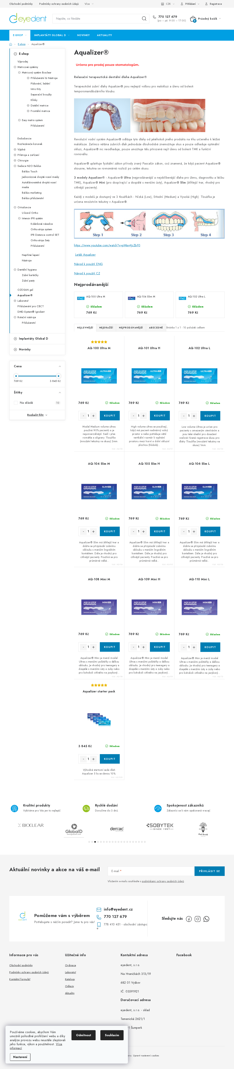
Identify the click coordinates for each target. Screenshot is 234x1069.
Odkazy (69, 986)
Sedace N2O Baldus (29, 166)
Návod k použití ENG (88, 264)
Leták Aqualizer (85, 255)
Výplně (21, 149)
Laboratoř (23, 301)
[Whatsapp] (206, 919)
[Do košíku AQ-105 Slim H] (160, 531)
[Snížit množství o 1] (83, 416)
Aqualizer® (25, 295)
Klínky (34, 100)
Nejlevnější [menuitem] (85, 327)
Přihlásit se (209, 871)
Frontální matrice (40, 111)
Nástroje (26, 260)
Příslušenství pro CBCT (31, 306)
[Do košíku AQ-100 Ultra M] (110, 415)
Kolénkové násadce (42, 224)
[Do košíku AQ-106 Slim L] (210, 531)
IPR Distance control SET (45, 235)
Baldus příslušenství (33, 198)
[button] (89, 842)
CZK (168, 4)
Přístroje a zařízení (28, 155)
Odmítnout (83, 1035)
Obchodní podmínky (21, 4)
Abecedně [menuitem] (156, 327)
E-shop (24, 54)
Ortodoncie (24, 207)
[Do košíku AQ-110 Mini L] (210, 647)
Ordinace (70, 965)
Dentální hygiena (27, 269)
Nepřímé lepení (30, 255)
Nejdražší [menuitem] (106, 327)
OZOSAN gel (25, 290)
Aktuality (70, 993)
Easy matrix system (32, 120)
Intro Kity (36, 89)
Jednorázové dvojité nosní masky (40, 177)
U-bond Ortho (30, 213)
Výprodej (23, 61)
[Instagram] (198, 919)
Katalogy (70, 979)
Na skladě (39, 403)
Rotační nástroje (27, 317)
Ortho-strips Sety (40, 240)
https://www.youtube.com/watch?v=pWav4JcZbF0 (107, 245)
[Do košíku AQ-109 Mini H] (160, 647)
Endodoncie (24, 138)
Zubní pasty (28, 280)
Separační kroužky (41, 94)
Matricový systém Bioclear (37, 72)
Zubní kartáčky (30, 275)
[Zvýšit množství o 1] (93, 416)
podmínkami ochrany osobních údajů (163, 881)
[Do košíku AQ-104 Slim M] (110, 531)
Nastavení (20, 1057)
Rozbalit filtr (35, 415)
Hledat (144, 18)
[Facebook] (189, 919)
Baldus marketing (31, 193)
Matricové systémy (28, 67)
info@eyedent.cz (118, 909)
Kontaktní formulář (19, 979)
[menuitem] (19, 35)
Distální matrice (39, 105)
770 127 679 (167, 17)
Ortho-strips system (41, 229)
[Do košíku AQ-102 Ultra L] (210, 416)
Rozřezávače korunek (30, 144)
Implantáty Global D (33, 338)
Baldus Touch (29, 171)
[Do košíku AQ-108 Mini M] (110, 647)
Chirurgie (23, 160)
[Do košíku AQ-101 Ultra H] (160, 415)
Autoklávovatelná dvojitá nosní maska (39, 185)
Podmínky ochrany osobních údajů (59, 4)
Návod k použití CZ (87, 273)
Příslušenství (37, 125)
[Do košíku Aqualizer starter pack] (110, 759)
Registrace (216, 4)
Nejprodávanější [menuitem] (131, 327)
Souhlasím (112, 1035)
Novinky (25, 349)
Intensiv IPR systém (32, 218)
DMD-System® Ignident (31, 312)
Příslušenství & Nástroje (44, 78)
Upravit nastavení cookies (146, 1055)
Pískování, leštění (40, 83)
